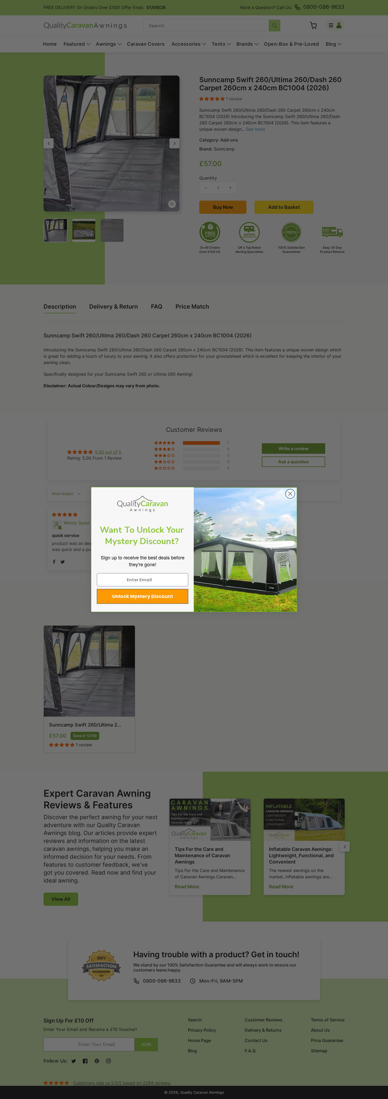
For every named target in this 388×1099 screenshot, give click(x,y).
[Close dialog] (290, 493)
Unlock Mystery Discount (142, 596)
